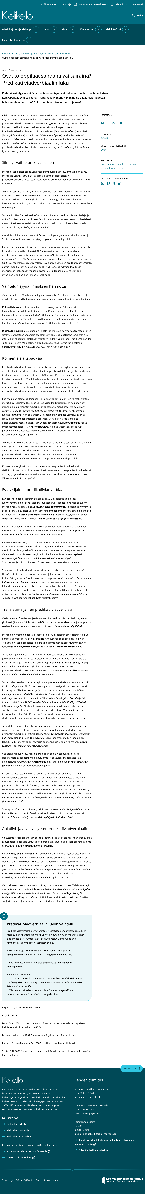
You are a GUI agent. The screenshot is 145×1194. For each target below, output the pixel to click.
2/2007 (104, 138)
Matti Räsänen (111, 122)
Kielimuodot (87, 29)
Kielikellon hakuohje (18, 1130)
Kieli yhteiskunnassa (13, 40)
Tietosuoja (7, 1180)
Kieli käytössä (113, 29)
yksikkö (132, 164)
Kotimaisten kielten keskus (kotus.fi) (28, 1151)
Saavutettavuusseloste (48, 1180)
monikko (121, 164)
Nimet (64, 29)
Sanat (46, 29)
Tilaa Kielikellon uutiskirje (93, 1150)
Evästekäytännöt (24, 1180)
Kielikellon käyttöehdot (20, 1136)
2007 (103, 149)
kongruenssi (107, 164)
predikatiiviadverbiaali (113, 168)
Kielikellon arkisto (17, 1124)
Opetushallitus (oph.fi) (21, 1157)
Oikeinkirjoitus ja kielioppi (16, 29)
